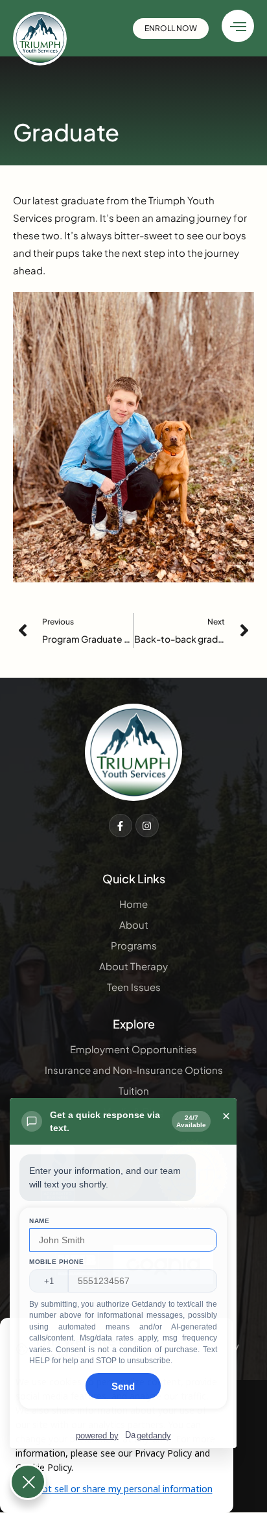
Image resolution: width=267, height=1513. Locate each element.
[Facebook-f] (120, 825)
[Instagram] (147, 825)
